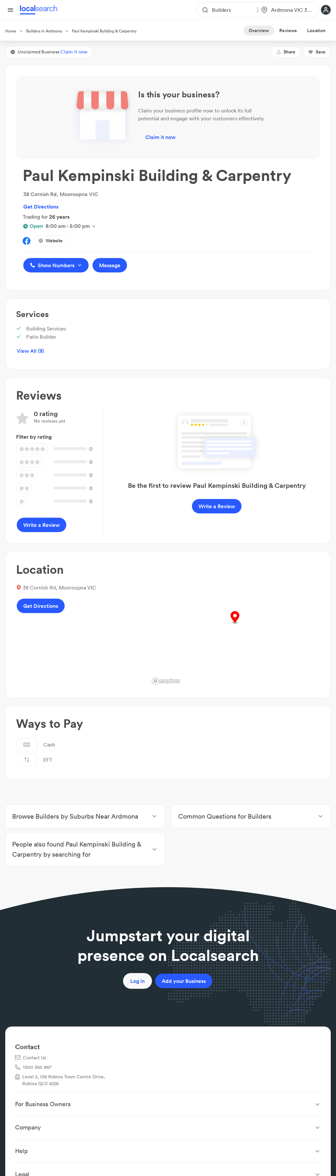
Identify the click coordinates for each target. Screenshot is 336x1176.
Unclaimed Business (52, 52)
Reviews (288, 30)
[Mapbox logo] (166, 681)
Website (54, 241)
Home (10, 31)
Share (289, 52)
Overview (259, 30)
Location (316, 30)
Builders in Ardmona (44, 31)
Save (321, 52)
